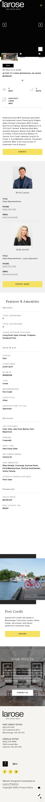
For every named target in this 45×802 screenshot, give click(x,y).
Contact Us (22, 693)
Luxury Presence (10, 784)
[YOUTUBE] (16, 772)
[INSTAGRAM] (10, 772)
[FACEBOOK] (5, 772)
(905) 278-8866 (9, 742)
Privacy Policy (26, 787)
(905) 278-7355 (9, 209)
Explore (22, 634)
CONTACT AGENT (22, 284)
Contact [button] (22, 152)
